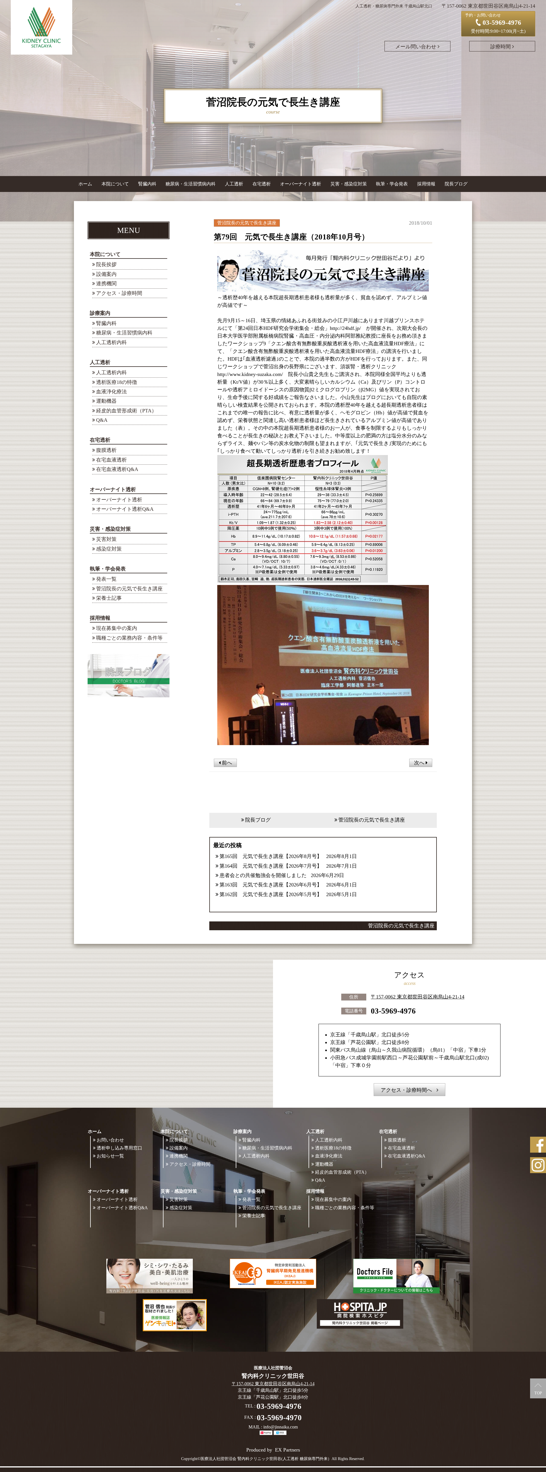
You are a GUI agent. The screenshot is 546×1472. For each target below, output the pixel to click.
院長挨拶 (106, 264)
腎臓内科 (147, 183)
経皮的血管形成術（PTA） (126, 411)
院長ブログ (456, 183)
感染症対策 (109, 549)
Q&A (101, 420)
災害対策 (106, 539)
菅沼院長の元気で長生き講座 (129, 589)
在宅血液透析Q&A (117, 469)
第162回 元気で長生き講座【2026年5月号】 (271, 894)
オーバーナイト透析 (119, 500)
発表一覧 (106, 579)
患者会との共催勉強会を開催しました (263, 875)
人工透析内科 (111, 342)
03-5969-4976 (393, 1011)
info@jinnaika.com (280, 1427)
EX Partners (287, 1450)
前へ (226, 763)
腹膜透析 (106, 450)
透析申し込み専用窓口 (119, 1148)
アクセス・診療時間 (119, 293)
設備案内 (106, 274)
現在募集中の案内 (116, 628)
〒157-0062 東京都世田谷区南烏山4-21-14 (417, 997)
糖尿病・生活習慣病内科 (191, 183)
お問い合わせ (110, 1140)
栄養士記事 (109, 598)
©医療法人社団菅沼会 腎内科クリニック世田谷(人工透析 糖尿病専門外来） (264, 1459)
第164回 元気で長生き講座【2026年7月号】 (271, 866)
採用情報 (100, 618)
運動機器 (106, 401)
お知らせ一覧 (110, 1155)
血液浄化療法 (111, 391)
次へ (420, 763)
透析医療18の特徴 (116, 382)
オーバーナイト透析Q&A (125, 509)
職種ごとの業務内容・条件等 (129, 638)
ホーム (85, 183)
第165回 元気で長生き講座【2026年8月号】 (271, 856)
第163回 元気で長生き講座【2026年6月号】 (271, 885)
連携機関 (106, 283)
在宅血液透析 (111, 460)
